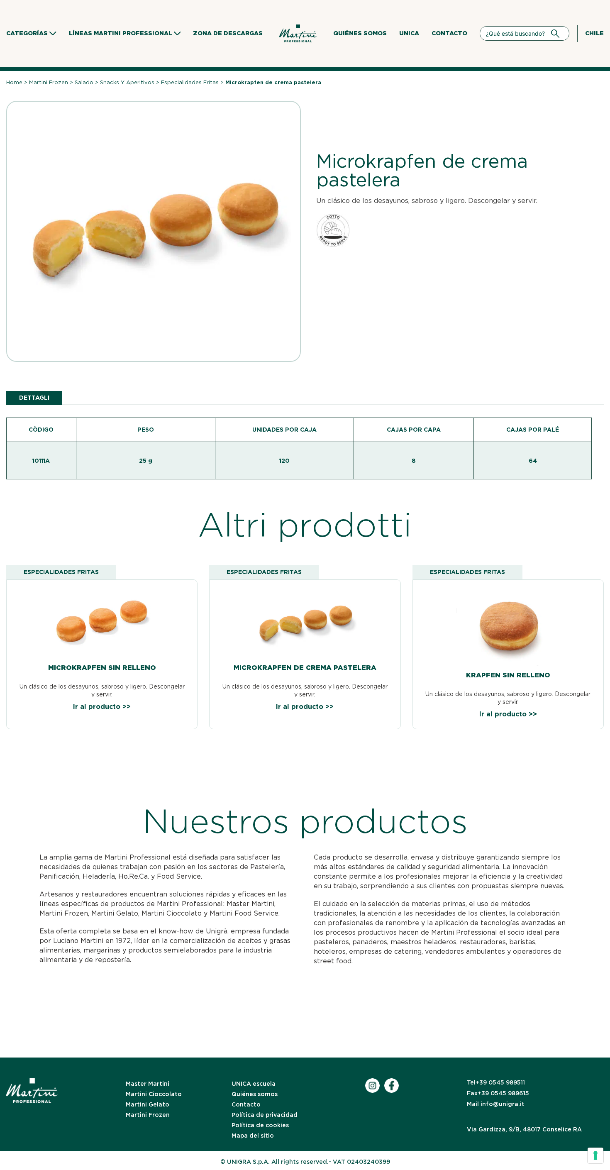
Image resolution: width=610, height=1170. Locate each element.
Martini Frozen (48, 82)
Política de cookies (260, 1125)
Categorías (27, 33)
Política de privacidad (265, 1114)
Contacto (449, 33)
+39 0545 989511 (496, 1082)
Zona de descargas (228, 33)
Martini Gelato (147, 1104)
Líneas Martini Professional (120, 33)
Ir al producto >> (102, 707)
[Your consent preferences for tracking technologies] (595, 1155)
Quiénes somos (360, 33)
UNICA (409, 33)
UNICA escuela (254, 1083)
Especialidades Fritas (190, 82)
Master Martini (147, 1083)
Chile (594, 33)
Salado (84, 82)
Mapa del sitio (253, 1135)
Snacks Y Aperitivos (127, 82)
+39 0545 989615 (498, 1093)
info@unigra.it (496, 1104)
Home (14, 82)
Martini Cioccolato (154, 1094)
